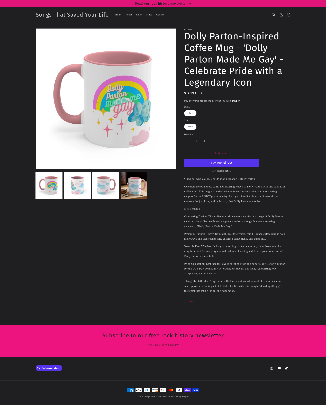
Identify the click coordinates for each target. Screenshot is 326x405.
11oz (190, 126)
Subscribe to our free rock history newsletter (163, 335)
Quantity (188, 134)
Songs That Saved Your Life (157, 396)
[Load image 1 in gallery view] (49, 185)
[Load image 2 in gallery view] (77, 185)
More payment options (222, 171)
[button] (273, 15)
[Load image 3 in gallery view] (105, 185)
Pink (190, 113)
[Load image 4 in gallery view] (134, 185)
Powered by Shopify (180, 396)
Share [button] (191, 301)
